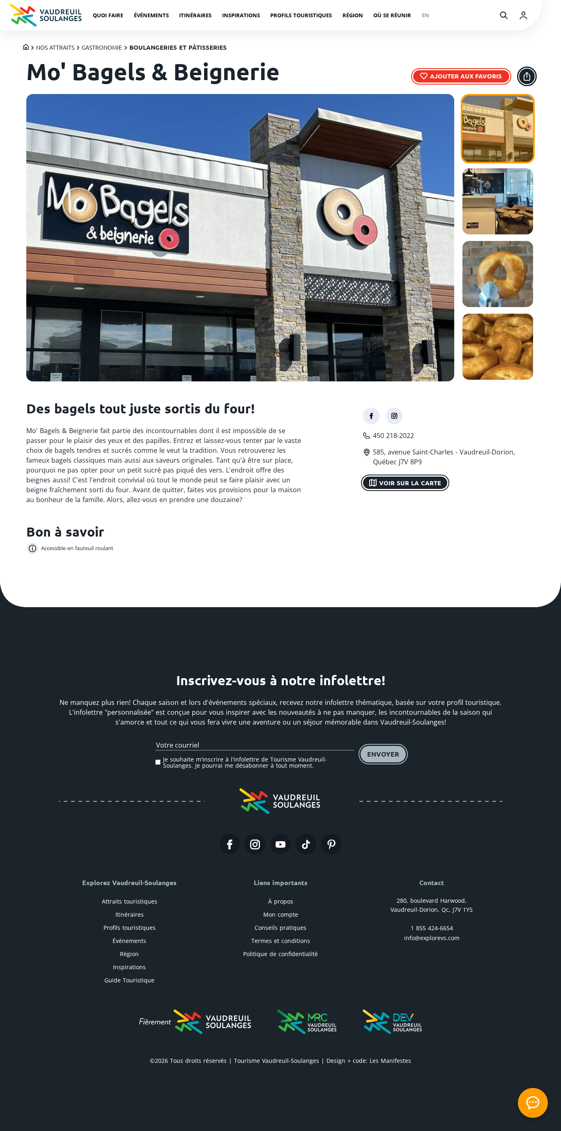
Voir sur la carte (410, 482)
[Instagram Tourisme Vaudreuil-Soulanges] (255, 844)
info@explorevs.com (432, 938)
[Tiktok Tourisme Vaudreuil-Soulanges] (306, 844)
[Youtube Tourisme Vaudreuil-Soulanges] (280, 844)
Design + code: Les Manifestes (368, 1060)
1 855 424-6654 (432, 928)
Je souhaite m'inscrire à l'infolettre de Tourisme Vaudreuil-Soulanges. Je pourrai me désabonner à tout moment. (245, 762)
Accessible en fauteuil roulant (77, 548)
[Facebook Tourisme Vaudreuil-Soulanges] (230, 844)
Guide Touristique (129, 980)
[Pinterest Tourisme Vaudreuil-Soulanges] (331, 844)
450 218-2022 (393, 435)
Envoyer (383, 754)
